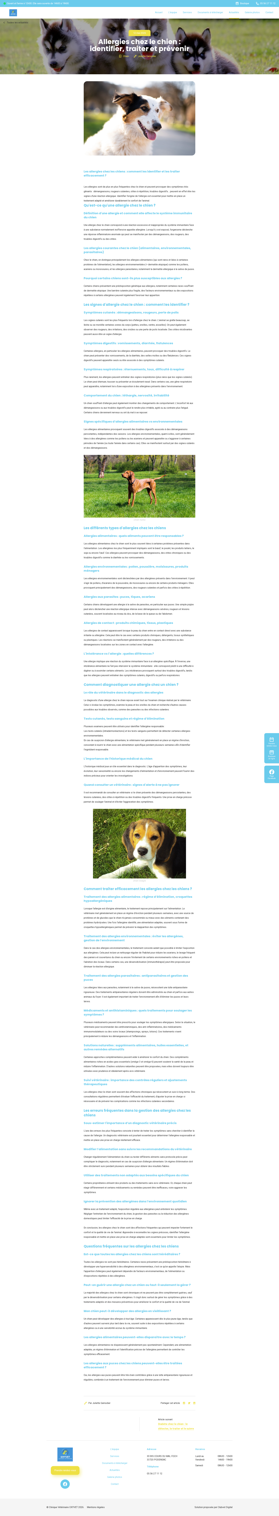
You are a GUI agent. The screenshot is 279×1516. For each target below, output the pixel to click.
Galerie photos (252, 12)
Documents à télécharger (210, 12)
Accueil (158, 12)
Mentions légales (96, 1507)
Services (187, 12)
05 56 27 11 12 (154, 1473)
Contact (269, 12)
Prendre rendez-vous (65, 1470)
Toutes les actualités (15, 22)
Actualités (234, 12)
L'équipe (172, 12)
